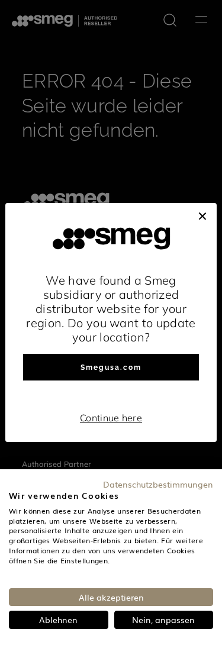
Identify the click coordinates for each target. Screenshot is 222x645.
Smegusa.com (111, 367)
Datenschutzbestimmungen (158, 484)
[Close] (202, 214)
